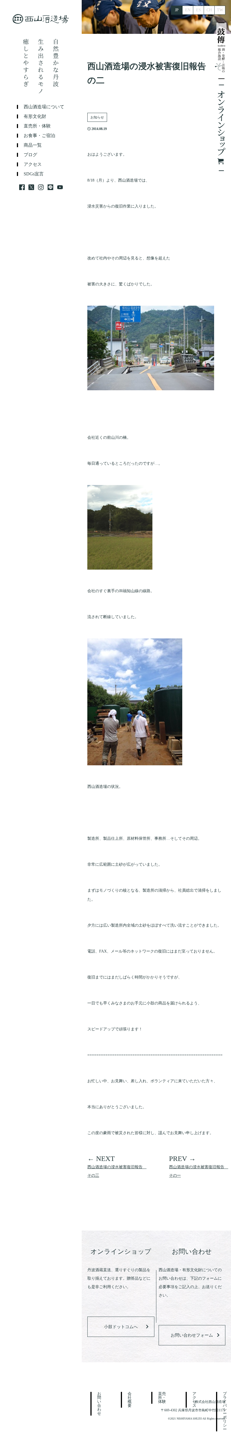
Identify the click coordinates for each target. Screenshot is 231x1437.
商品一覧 (33, 145)
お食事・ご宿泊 (39, 136)
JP (177, 10)
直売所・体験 (37, 126)
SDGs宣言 (34, 174)
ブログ (30, 155)
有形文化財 (35, 116)
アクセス (33, 164)
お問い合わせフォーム (192, 1335)
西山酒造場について (44, 107)
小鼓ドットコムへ (121, 1326)
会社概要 (130, 1400)
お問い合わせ (99, 1404)
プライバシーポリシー (225, 1411)
